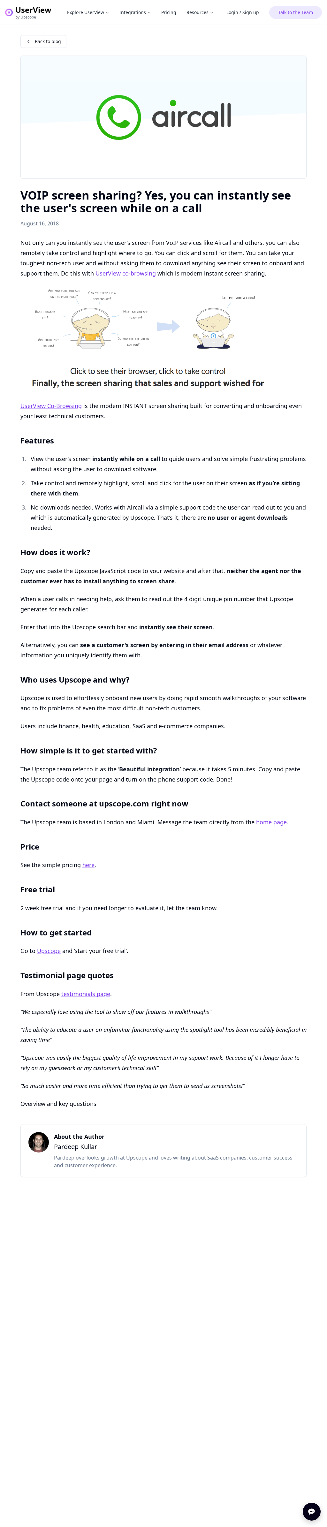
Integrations (132, 12)
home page (271, 822)
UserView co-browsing (125, 273)
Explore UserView (85, 12)
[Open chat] (312, 1512)
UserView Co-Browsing (51, 406)
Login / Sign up (242, 12)
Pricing (168, 12)
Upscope (49, 951)
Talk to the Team (295, 12)
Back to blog (48, 41)
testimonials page (85, 994)
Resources (197, 12)
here (88, 865)
